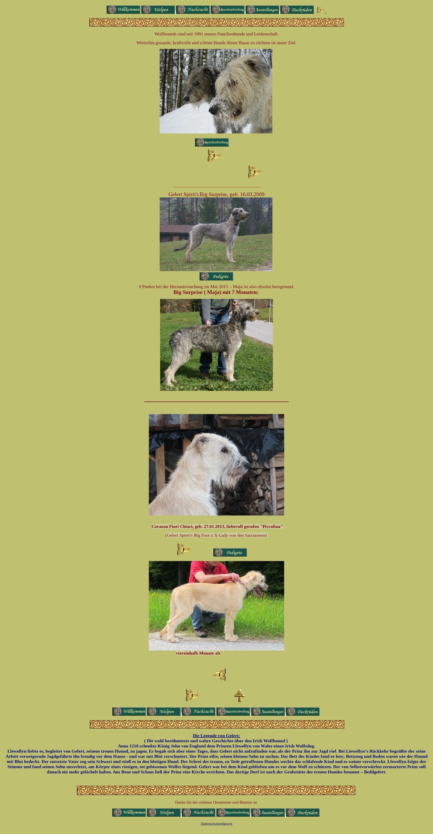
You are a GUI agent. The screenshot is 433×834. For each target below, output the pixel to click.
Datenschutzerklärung (216, 823)
